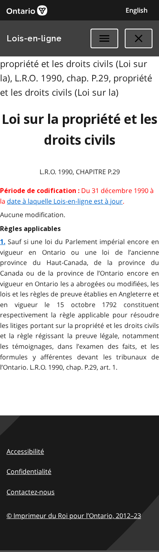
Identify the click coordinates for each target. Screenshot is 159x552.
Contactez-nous (31, 491)
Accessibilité (25, 451)
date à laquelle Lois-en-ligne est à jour (65, 201)
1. (2, 242)
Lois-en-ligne (34, 38)
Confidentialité (29, 471)
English (137, 10)
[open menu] (104, 38)
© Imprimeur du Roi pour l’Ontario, (74, 515)
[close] (138, 38)
